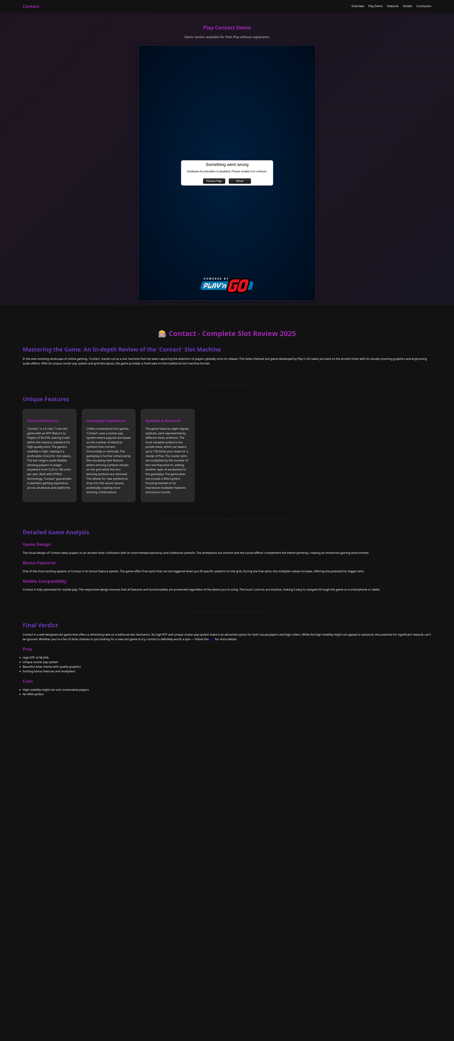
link (211, 639)
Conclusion (423, 6)
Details (407, 6)
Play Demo (375, 6)
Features (393, 6)
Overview (357, 6)
